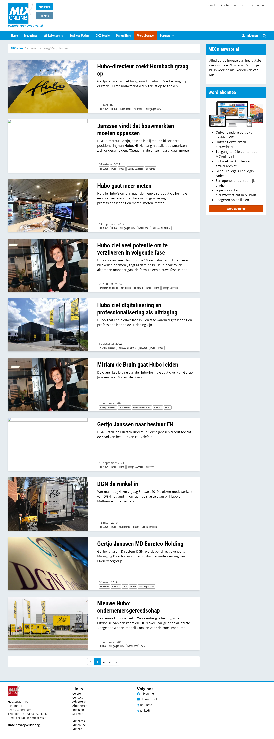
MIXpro (45, 15)
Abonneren (79, 706)
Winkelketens (52, 35)
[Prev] (90, 661)
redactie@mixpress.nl (32, 718)
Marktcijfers (123, 35)
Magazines (30, 35)
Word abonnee (145, 35)
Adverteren (241, 5)
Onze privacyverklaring (24, 725)
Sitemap (77, 714)
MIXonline (45, 6)
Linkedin (145, 710)
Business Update (79, 35)
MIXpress (78, 721)
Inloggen (78, 710)
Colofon (213, 5)
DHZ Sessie (103, 35)
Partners (165, 35)
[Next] (116, 661)
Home (14, 35)
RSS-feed (145, 705)
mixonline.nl (148, 693)
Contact (226, 5)
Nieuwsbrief (258, 5)
